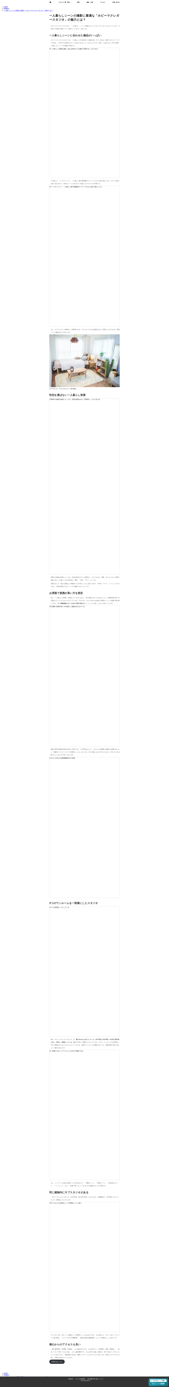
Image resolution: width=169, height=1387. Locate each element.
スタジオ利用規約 (80, 1379)
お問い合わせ (116, 2)
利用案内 (6, 8)
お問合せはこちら (57, 1362)
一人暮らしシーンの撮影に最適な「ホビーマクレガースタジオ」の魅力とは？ (28, 10)
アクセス (102, 2)
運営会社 (70, 1379)
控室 (78, 2)
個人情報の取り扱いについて (95, 1379)
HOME (6, 7)
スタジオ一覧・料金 (64, 2)
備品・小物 (90, 2)
